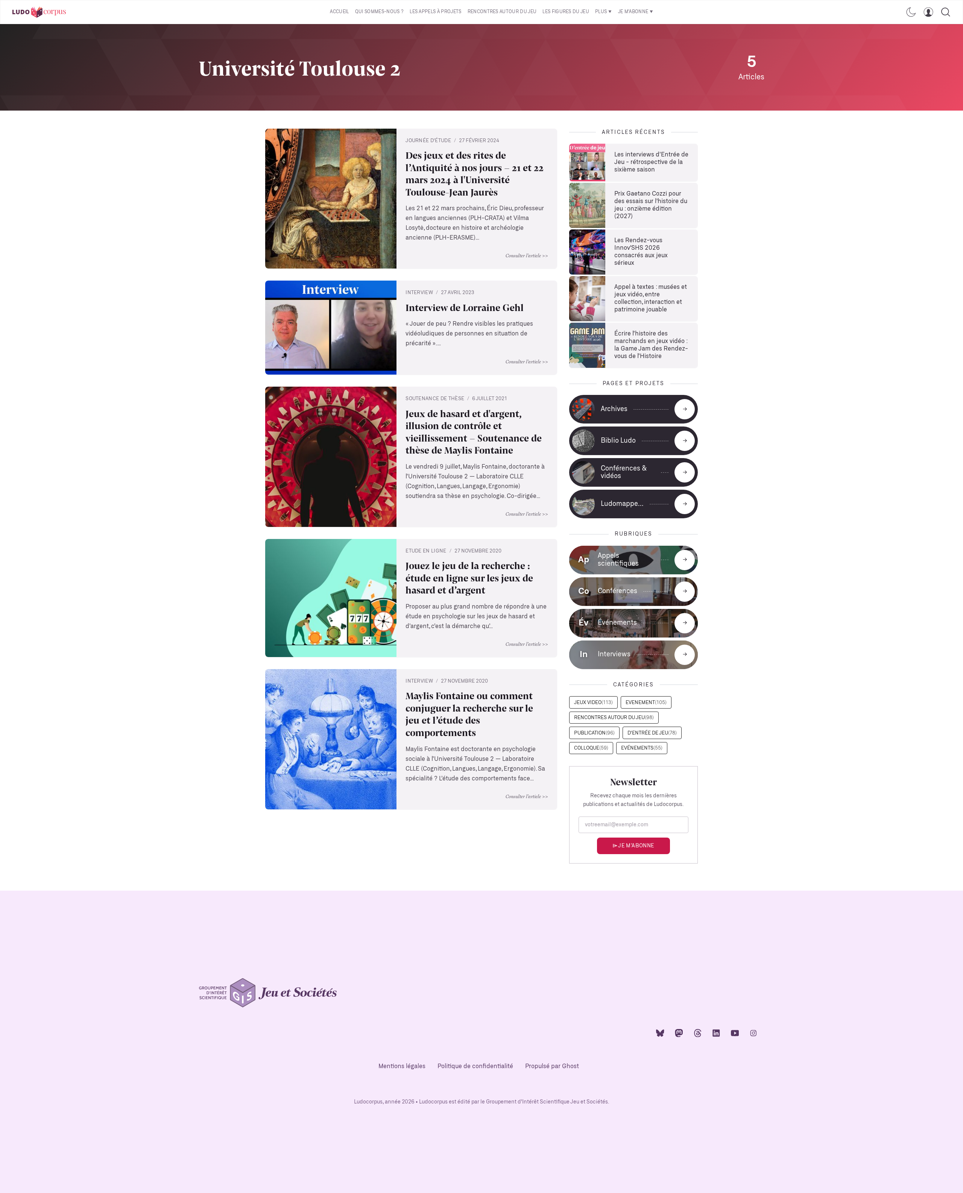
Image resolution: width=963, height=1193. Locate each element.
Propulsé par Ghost (552, 1066)
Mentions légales (401, 1066)
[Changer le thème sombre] (911, 12)
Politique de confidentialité (475, 1066)
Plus (601, 12)
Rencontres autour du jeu (502, 12)
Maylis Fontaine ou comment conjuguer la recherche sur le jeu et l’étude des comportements (469, 713)
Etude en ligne (426, 551)
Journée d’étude (428, 140)
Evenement (646, 702)
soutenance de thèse (435, 398)
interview (419, 292)
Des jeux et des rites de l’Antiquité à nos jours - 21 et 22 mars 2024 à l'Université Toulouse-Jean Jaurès (475, 173)
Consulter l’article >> (527, 255)
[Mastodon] (679, 1032)
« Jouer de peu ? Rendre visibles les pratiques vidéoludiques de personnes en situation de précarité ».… (469, 333)
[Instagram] (753, 1032)
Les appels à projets (435, 12)
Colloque (591, 748)
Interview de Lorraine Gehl (465, 307)
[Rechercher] (946, 12)
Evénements (641, 748)
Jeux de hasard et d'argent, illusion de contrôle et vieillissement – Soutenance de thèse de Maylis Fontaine (474, 431)
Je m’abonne (633, 12)
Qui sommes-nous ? (379, 12)
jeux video (593, 702)
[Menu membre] (928, 12)
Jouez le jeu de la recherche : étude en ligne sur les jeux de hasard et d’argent (469, 577)
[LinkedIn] (716, 1032)
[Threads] (698, 1032)
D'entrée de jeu (652, 733)
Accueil (339, 12)
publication (594, 733)
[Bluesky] (660, 1032)
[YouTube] (735, 1032)
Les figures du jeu (565, 12)
